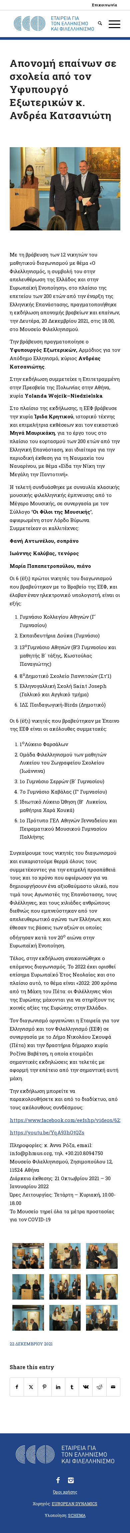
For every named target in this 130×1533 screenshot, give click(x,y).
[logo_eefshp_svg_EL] (54, 23)
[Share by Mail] (113, 1387)
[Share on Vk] (85, 1387)
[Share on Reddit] (99, 1387)
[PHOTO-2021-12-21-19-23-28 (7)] (28, 1286)
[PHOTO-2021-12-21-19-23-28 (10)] (28, 1317)
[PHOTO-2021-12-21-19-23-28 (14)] (101, 1317)
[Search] (96, 23)
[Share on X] (30, 1387)
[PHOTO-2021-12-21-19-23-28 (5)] (65, 1255)
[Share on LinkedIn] (58, 1387)
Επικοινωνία (104, 4)
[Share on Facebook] (17, 1387)
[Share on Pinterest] (44, 1387)
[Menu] (111, 23)
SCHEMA (77, 1515)
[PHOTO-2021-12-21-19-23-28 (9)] (101, 1286)
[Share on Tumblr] (72, 1387)
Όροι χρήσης (65, 1492)
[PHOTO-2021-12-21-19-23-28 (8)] (65, 1286)
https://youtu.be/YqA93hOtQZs (47, 1132)
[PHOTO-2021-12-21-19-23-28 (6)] (101, 1255)
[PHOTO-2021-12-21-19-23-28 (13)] (65, 1317)
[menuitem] (104, 5)
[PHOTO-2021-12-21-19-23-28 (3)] (28, 1255)
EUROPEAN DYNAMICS (74, 1503)
